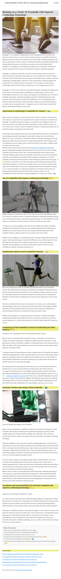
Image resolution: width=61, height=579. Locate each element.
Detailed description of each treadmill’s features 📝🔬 (19, 534)
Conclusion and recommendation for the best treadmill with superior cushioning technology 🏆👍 (29, 542)
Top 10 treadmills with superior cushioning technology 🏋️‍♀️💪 (21, 532)
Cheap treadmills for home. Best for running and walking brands (26, 3)
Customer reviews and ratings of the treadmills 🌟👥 (19, 539)
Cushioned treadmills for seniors (15, 376)
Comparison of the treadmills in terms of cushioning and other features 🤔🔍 (25, 537)
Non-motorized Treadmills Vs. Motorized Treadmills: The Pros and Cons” (22, 557)
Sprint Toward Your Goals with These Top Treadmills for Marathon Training (22, 554)
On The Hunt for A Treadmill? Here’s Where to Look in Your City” (19, 559)
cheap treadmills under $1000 (24, 570)
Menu (57, 3)
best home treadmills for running (41, 148)
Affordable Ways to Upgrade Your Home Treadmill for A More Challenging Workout (24, 562)
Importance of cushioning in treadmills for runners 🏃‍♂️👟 (20, 530)
